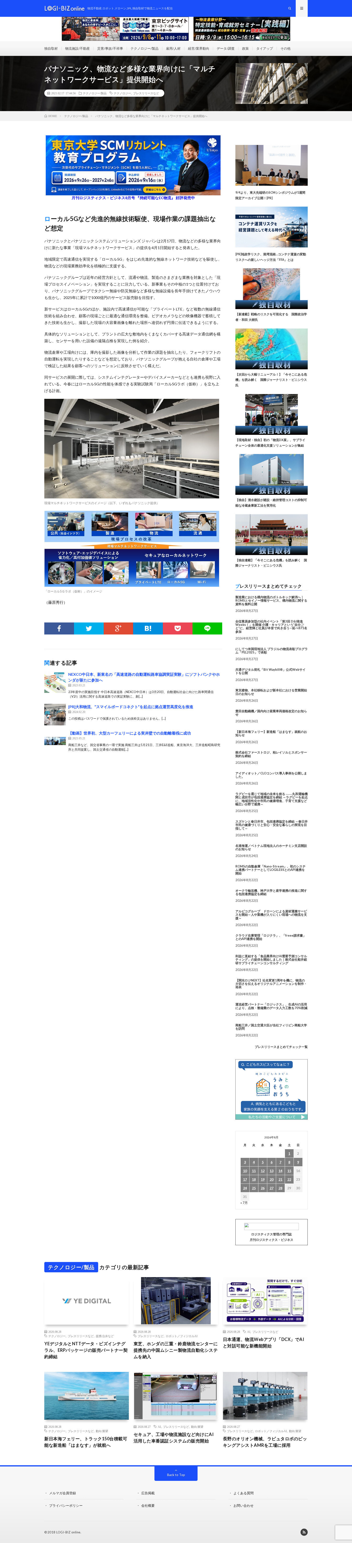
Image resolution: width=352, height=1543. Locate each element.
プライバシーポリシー (66, 1505)
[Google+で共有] (118, 628)
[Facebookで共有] (59, 628)
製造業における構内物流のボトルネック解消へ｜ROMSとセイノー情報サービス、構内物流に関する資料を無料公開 (271, 600)
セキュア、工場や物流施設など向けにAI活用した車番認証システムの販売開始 (174, 1437)
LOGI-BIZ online (68, 1532)
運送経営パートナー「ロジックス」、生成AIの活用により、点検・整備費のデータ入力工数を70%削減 (271, 1006)
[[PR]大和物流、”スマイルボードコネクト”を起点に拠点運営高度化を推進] (55, 714)
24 (245, 1188)
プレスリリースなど (146, 93)
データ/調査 (226, 48)
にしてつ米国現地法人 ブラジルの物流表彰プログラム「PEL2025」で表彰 (271, 650)
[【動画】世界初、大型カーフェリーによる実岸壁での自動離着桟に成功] (55, 741)
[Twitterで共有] (89, 628)
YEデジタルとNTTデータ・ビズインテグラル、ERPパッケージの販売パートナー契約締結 (86, 1350)
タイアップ (264, 48)
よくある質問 (243, 1493)
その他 (285, 48)
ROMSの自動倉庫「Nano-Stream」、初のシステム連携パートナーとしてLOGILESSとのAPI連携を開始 (270, 869)
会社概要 (148, 1505)
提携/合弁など (105, 1335)
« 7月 (244, 1203)
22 (289, 1179)
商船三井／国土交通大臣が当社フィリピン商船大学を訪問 (271, 1026)
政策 (245, 48)
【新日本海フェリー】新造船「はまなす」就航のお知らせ (271, 733)
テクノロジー (122, 93)
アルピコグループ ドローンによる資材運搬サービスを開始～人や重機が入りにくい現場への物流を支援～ (271, 914)
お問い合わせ (243, 1505)
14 (280, 1171)
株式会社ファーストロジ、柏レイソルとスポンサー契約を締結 (271, 754)
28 (280, 1188)
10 (245, 1171)
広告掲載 (148, 1493)
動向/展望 (102, 1430)
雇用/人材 (173, 48)
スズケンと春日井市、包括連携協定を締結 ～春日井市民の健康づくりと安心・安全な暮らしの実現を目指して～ (271, 824)
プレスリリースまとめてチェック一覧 (281, 1047)
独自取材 (51, 48)
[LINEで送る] (207, 628)
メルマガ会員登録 (62, 1493)
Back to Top (176, 1475)
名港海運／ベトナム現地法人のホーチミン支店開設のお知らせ (271, 847)
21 (280, 1179)
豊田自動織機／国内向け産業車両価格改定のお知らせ (271, 712)
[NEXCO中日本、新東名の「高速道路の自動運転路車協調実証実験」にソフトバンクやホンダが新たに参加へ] (55, 682)
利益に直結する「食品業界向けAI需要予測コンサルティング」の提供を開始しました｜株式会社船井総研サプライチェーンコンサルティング (271, 959)
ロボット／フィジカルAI (182, 1335)
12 (263, 1171)
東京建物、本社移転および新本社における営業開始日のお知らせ (271, 691)
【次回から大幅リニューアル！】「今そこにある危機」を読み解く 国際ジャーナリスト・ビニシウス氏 (271, 379)
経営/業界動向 (198, 48)
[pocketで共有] (178, 628)
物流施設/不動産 (77, 48)
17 (245, 1179)
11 (254, 1171)
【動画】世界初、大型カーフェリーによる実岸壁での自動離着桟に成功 (129, 733)
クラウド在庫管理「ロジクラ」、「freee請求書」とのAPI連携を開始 (270, 937)
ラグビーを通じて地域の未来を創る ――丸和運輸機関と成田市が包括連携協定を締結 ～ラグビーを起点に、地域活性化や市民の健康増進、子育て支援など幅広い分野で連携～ (271, 799)
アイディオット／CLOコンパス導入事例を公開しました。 (271, 774)
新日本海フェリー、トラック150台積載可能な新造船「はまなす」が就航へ (85, 1442)
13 (271, 1171)
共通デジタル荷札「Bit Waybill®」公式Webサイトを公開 (270, 671)
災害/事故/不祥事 (110, 48)
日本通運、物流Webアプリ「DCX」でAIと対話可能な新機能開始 (263, 1342)
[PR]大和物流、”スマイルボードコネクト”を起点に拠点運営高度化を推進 (130, 706)
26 (263, 1188)
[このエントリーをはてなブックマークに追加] (148, 628)
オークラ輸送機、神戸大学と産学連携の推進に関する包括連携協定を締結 (271, 892)
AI (248, 1331)
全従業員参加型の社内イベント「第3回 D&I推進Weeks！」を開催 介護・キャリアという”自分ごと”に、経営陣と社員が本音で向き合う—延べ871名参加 (271, 626)
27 (271, 1188)
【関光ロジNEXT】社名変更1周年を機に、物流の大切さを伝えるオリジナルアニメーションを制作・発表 (271, 983)
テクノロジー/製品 (145, 48)
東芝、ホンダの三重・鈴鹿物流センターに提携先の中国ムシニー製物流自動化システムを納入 (176, 1350)
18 (254, 1179)
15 (289, 1171)
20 (271, 1179)
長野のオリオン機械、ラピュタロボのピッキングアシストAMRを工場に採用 (265, 1442)
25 (254, 1188)
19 (263, 1179)
